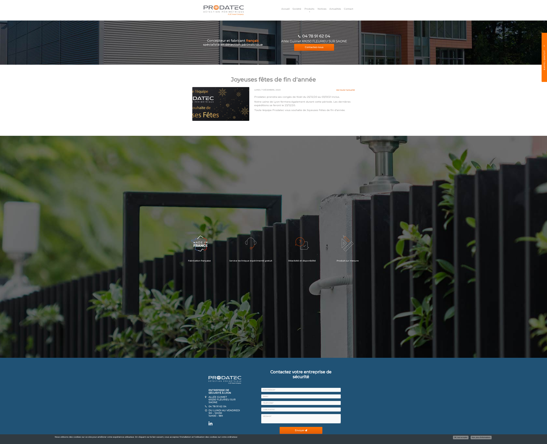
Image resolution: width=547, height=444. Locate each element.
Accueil (285, 9)
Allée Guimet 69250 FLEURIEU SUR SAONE (314, 41)
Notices (322, 9)
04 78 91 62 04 (316, 36)
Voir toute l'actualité (345, 90)
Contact (348, 9)
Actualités (335, 9)
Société (296, 9)
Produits (309, 9)
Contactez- (314, 47)
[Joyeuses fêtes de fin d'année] (220, 104)
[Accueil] (221, 10)
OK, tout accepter (460, 437)
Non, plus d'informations (481, 437)
